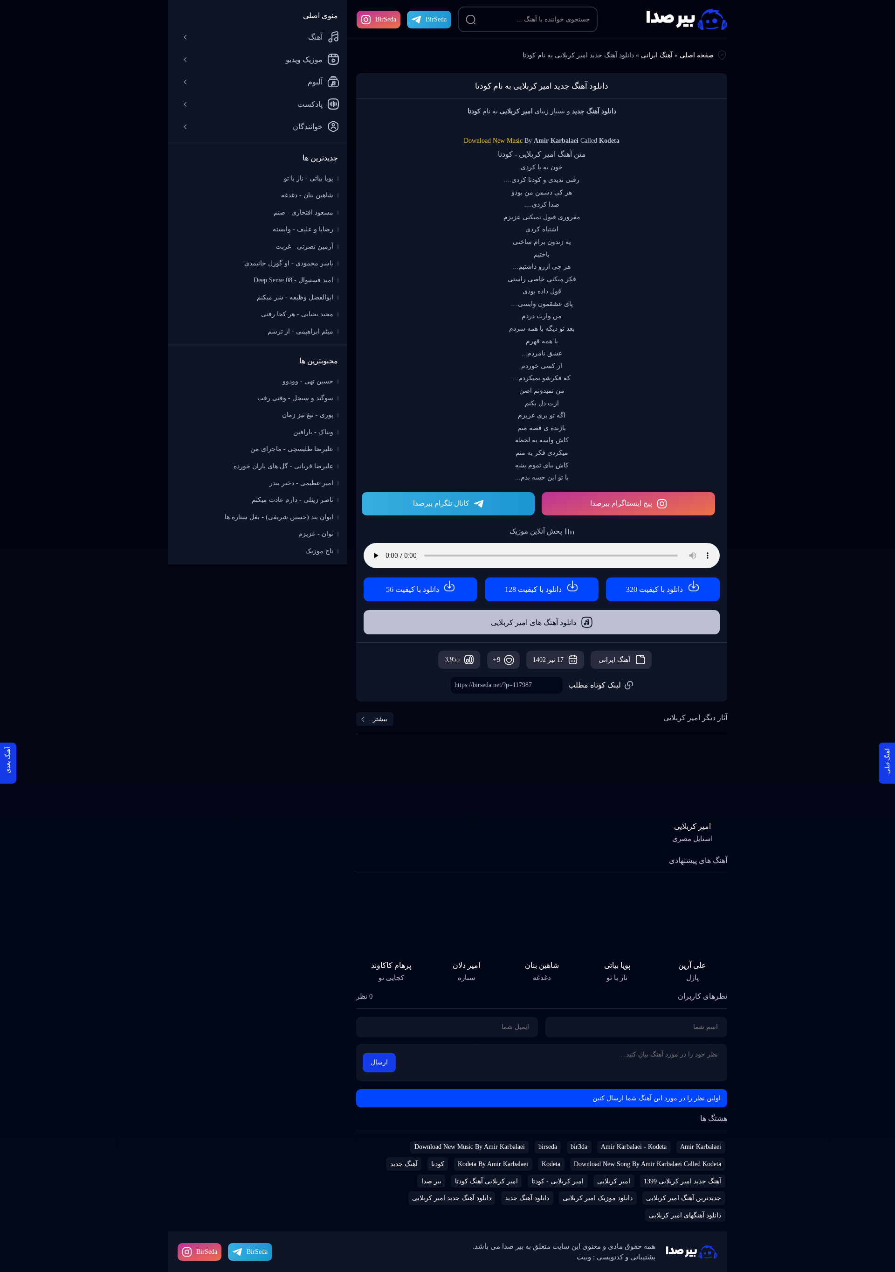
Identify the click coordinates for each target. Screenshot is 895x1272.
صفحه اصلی (697, 55)
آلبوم (315, 82)
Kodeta (551, 1164)
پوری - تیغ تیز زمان (307, 414)
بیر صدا (687, 19)
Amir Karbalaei (700, 1146)
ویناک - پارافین (313, 432)
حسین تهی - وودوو (307, 381)
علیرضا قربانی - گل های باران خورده (283, 466)
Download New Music (493, 140)
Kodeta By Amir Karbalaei (493, 1164)
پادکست (310, 104)
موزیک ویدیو (304, 59)
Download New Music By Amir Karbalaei (469, 1146)
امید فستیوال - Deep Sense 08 (293, 280)
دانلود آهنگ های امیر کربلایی (533, 622)
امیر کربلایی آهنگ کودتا (486, 1181)
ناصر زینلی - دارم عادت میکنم (292, 499)
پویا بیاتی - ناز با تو (308, 178)
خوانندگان (308, 127)
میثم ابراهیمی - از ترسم (300, 331)
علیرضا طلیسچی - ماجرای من (291, 448)
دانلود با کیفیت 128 (533, 589)
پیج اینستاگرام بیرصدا (621, 503)
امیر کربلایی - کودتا (557, 1181)
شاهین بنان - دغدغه (307, 195)
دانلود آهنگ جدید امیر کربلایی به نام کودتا (541, 86)
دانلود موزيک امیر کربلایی (598, 1198)
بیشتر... (378, 719)
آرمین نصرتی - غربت (304, 246)
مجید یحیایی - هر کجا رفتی (297, 314)
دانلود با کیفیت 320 (654, 589)
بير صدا (431, 1181)
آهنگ (315, 37)
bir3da (579, 1146)
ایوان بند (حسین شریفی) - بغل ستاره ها (279, 517)
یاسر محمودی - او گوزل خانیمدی (288, 263)
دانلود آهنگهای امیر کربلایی (685, 1215)
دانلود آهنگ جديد (527, 1198)
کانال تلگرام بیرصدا (441, 503)
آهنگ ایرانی (657, 55)
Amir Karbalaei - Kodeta (634, 1146)
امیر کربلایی (613, 1181)
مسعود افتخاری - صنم (303, 212)
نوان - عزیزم (315, 533)
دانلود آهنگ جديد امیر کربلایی (451, 1198)
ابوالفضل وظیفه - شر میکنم (295, 297)
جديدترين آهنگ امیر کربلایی (683, 1198)
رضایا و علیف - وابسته (303, 229)
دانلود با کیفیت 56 (412, 589)
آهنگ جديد (404, 1164)
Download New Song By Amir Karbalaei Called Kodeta (647, 1164)
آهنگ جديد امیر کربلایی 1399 (682, 1181)
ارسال (379, 1062)
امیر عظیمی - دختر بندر (301, 483)
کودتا (437, 1164)
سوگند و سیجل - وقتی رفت (295, 398)
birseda (547, 1146)
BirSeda (385, 19)
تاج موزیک (319, 551)
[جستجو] (471, 19)
